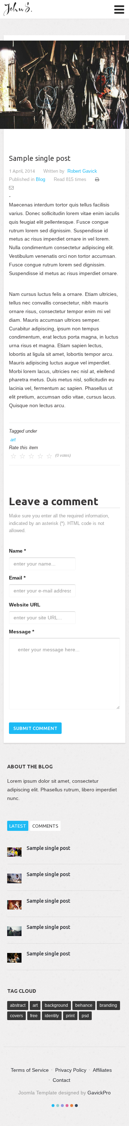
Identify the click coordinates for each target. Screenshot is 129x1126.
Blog (40, 179)
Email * (17, 578)
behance (83, 1005)
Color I (53, 1105)
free (34, 1015)
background (56, 1005)
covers (16, 1015)
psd (85, 1015)
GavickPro (99, 1092)
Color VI (76, 1105)
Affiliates (102, 1070)
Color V (71, 1105)
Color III (62, 1105)
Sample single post (48, 848)
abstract (17, 1005)
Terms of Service (30, 1070)
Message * (21, 631)
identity (52, 1015)
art (13, 439)
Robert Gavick (82, 171)
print (70, 1015)
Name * (17, 551)
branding (108, 1005)
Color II (57, 1105)
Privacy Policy (70, 1070)
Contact (61, 1080)
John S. (20, 9)
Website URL (24, 605)
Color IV (67, 1105)
